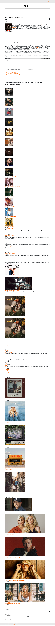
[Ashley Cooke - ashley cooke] (15, 411)
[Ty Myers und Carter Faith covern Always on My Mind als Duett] (25, 546)
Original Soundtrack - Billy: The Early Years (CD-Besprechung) (14, 74)
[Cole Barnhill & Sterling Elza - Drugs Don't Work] (12, 269)
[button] (19, 10)
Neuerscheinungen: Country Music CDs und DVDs (12, 290)
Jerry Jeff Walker (8, 80)
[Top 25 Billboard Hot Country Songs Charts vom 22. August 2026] (15, 305)
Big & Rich (37, 47)
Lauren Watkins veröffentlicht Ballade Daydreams (12, 603)
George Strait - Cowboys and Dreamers (10, 253)
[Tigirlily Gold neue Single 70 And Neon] (25, 523)
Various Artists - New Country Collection (11, 196)
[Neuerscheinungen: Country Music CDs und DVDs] (18, 283)
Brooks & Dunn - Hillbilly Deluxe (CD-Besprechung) (12, 73)
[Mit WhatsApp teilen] (7, 77)
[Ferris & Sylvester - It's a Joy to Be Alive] (15, 481)
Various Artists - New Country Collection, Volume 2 (12, 186)
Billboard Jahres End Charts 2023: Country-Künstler (12, 260)
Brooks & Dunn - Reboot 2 (8, 246)
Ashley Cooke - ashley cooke (9, 422)
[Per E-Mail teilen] (8, 77)
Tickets (8, 361)
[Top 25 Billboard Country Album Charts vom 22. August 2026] (15, 327)
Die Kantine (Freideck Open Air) (9, 352)
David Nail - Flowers (8, 399)
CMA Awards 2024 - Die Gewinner (9, 242)
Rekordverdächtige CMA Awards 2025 (10, 235)
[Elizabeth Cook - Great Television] (15, 434)
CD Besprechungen (7, 398)
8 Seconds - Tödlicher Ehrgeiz (9, 228)
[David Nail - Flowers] (15, 387)
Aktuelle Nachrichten (7, 556)
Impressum (18, 624)
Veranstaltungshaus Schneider (9, 372)
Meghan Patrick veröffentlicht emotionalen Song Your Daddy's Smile (15, 580)
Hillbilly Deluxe (14, 27)
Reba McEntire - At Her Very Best (10, 206)
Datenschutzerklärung (8, 624)
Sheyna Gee (6, 370)
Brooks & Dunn (18, 23)
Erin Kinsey (6, 350)
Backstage (6, 358)
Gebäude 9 (6, 365)
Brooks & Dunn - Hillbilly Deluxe (9, 226)
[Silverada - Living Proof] (15, 458)
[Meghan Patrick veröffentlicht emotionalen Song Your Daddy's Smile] (25, 569)
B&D (16, 29)
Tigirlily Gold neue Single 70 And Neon (10, 534)
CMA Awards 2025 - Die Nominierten (10, 239)
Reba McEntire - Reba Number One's (10, 216)
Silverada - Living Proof (8, 469)
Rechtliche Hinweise (14, 624)
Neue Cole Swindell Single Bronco (10, 511)
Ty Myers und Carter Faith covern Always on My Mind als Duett (14, 557)
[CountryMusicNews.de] (27, 6)
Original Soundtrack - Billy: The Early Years (11, 176)
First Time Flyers (7, 363)
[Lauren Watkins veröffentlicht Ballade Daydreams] (25, 592)
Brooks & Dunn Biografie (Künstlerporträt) (11, 72)
